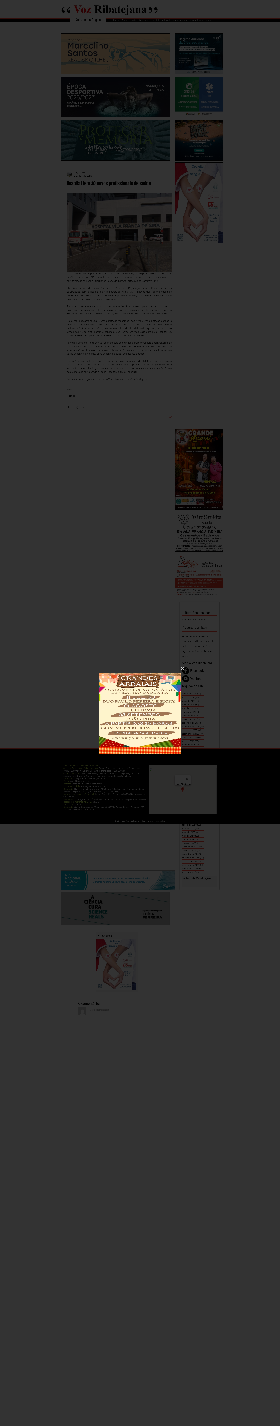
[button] (183, 669)
